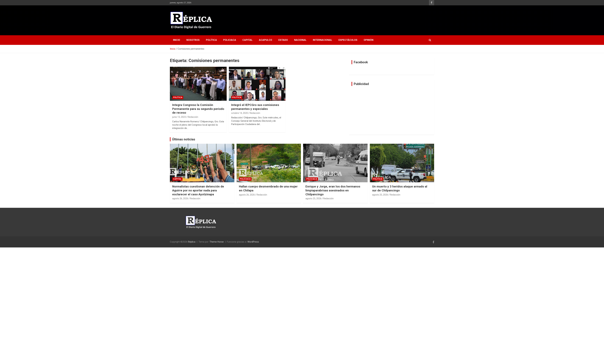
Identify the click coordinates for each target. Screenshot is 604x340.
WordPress (253, 241)
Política (211, 40)
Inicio (176, 40)
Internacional (322, 40)
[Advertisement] (392, 110)
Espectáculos (347, 40)
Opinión (368, 40)
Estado (283, 40)
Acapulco (265, 40)
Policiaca (229, 40)
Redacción (193, 117)
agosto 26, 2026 (180, 198)
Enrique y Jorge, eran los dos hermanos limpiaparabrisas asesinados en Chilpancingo (332, 190)
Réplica (191, 241)
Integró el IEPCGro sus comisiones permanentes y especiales (255, 107)
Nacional (300, 40)
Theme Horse (217, 241)
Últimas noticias (183, 139)
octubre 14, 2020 (239, 113)
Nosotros (193, 40)
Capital (247, 40)
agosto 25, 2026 (313, 198)
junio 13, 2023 (179, 117)
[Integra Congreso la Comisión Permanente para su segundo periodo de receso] (198, 84)
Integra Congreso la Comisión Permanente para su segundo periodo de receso (198, 108)
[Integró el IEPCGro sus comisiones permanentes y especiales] (257, 84)
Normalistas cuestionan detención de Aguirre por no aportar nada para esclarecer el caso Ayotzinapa (198, 190)
